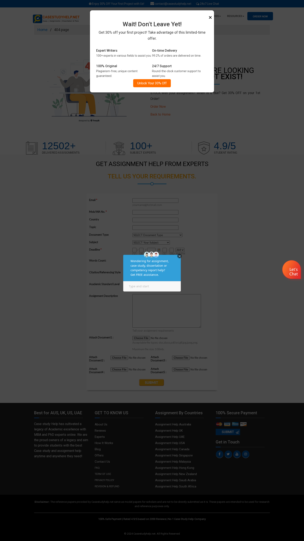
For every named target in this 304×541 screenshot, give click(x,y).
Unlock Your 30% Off (152, 83)
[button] (292, 270)
